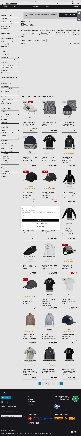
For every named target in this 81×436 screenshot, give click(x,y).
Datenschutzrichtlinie (48, 209)
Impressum (56, 209)
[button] (24, 209)
